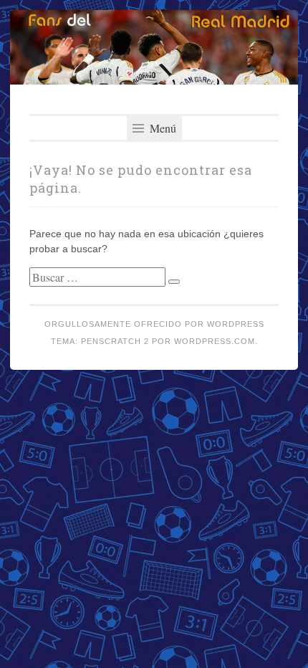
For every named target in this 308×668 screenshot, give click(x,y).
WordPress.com (214, 341)
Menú (161, 127)
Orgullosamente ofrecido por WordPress (154, 324)
